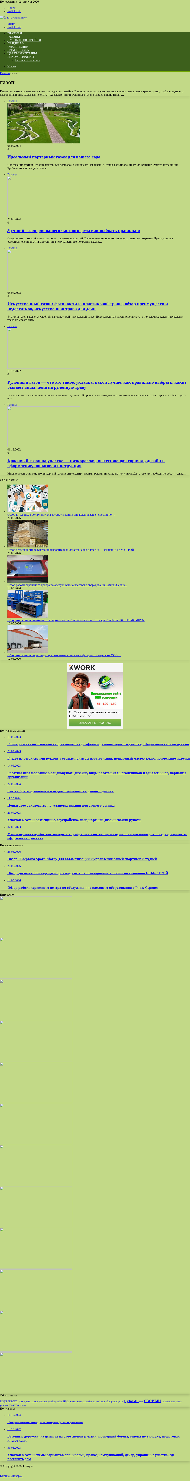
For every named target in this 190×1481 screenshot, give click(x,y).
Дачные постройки (24, 40)
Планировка (18, 50)
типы (178, 1401)
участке (14, 1405)
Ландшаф (15, 43)
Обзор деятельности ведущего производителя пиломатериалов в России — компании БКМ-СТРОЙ (70, 549)
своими (152, 1400)
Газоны (13, 36)
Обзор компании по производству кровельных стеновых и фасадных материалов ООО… (64, 655)
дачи (27, 1401)
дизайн (51, 1401)
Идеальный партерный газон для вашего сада (53, 157)
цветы (23, 1405)
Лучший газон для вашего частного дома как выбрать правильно (73, 230)
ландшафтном (99, 1401)
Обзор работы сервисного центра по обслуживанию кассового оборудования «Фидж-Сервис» (67, 585)
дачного (34, 1401)
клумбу (80, 1401)
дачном (43, 1401)
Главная (5, 73)
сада (141, 1401)
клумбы (88, 1401)
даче (21, 1401)
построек (118, 1401)
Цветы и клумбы (22, 53)
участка (4, 1405)
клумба (73, 1401)
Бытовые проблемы (27, 60)
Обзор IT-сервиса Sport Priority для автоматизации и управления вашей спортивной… (61, 514)
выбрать (13, 1401)
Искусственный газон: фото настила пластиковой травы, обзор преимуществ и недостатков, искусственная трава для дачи (87, 306)
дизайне (59, 1401)
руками (131, 1400)
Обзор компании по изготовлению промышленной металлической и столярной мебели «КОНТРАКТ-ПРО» (76, 620)
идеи (66, 1401)
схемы (172, 1401)
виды (3, 1401)
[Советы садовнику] (13, 17)
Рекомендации (20, 56)
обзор (109, 1401)
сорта (165, 1401)
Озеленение (17, 46)
